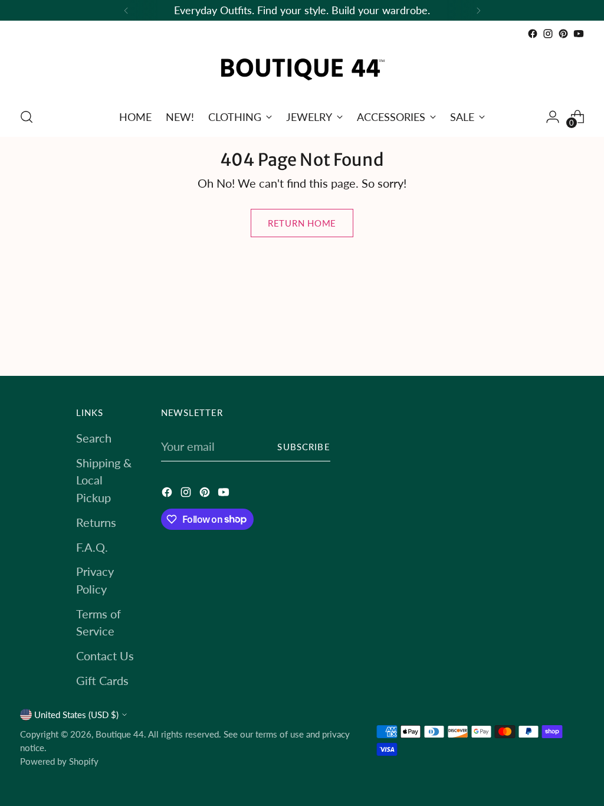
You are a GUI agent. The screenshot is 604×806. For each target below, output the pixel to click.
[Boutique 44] (302, 69)
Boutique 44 (120, 734)
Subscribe (303, 446)
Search (93, 438)
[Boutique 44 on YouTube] (578, 33)
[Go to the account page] (552, 117)
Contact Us (105, 655)
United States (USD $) (76, 714)
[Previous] (126, 10)
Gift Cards (102, 680)
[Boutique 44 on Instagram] (548, 33)
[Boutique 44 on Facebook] (532, 33)
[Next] (478, 10)
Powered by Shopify (59, 761)
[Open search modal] (26, 117)
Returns (96, 522)
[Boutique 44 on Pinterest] (563, 33)
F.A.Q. (92, 547)
